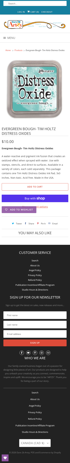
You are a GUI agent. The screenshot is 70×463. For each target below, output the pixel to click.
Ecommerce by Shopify (50, 452)
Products (18, 50)
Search (35, 260)
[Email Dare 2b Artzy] (48, 353)
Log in (21, 12)
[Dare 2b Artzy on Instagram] (41, 353)
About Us (35, 265)
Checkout (46, 12)
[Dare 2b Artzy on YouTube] (28, 353)
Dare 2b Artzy (23, 452)
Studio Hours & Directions (35, 289)
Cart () (34, 12)
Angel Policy (35, 270)
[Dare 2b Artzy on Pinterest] (35, 353)
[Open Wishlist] (5, 457)
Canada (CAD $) (33, 443)
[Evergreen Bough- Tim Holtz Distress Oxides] (35, 89)
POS (33, 452)
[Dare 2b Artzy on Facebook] (22, 353)
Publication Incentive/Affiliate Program (35, 284)
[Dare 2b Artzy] (34, 25)
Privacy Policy (35, 275)
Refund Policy (35, 279)
